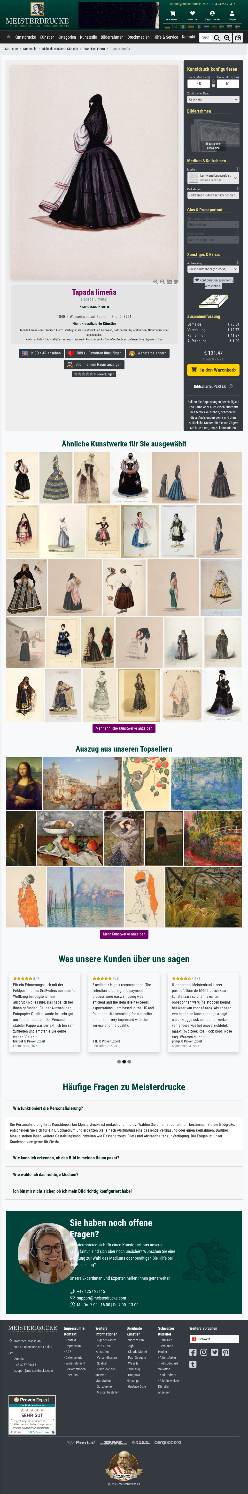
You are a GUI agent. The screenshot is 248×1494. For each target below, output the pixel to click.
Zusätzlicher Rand (198, 93)
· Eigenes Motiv (105, 1340)
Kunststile (88, 37)
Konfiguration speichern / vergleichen (216, 283)
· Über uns (71, 1375)
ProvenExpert (30, 1041)
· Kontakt (70, 1340)
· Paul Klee (165, 1340)
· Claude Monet (137, 1352)
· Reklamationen (75, 1369)
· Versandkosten (106, 1358)
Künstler (47, 37)
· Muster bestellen (107, 1392)
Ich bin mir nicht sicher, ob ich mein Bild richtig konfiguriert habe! (72, 1191)
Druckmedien (138, 37)
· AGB (67, 1352)
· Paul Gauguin (136, 1358)
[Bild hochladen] (238, 38)
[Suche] (217, 38)
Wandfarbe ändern (150, 353)
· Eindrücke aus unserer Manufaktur (105, 1375)
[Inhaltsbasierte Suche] (227, 38)
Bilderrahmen (112, 37)
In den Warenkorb (216, 370)
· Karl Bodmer (167, 1375)
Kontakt (188, 37)
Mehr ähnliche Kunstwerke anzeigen (124, 728)
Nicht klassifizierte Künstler (60, 49)
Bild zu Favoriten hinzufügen (98, 353)
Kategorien (67, 37)
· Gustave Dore (136, 1387)
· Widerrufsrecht (74, 1363)
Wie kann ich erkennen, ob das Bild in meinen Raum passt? (66, 1158)
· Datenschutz (73, 1358)
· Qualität (101, 1363)
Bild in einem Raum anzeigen (97, 364)
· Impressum (72, 1346)
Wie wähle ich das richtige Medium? (45, 1174)
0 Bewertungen (103, 374)
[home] (9, 37)
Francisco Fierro (94, 49)
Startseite (11, 49)
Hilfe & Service (166, 37)
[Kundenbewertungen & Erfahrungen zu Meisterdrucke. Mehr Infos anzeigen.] (32, 1414)
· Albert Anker (167, 1358)
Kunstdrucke (25, 37)
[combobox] (213, 99)
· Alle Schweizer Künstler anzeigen (168, 1386)
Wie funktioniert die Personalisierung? (48, 1108)
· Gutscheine (103, 1387)
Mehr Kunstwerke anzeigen (124, 934)
